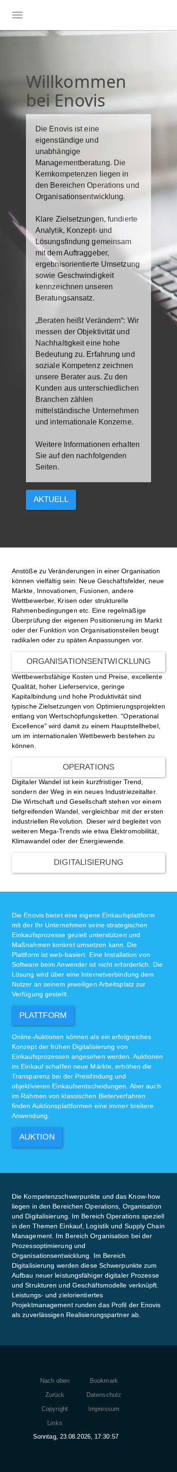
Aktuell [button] (51, 499)
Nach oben (55, 1380)
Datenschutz (103, 1394)
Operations (88, 767)
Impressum (103, 1408)
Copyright (55, 1408)
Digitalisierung (88, 862)
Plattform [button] (43, 1015)
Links (54, 1422)
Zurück (55, 1394)
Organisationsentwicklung (88, 661)
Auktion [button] (37, 1137)
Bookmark (104, 1380)
